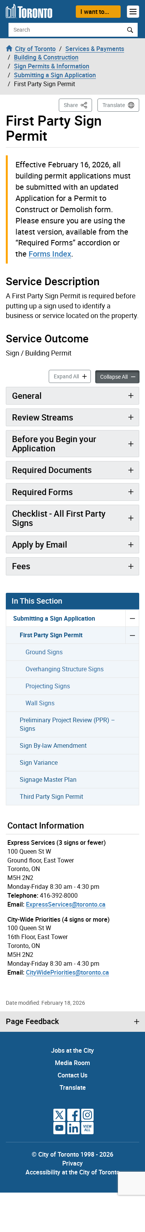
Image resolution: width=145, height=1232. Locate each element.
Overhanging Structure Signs (65, 669)
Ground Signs (44, 652)
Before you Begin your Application (54, 443)
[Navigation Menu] (133, 11)
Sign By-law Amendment (53, 745)
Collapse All (120, 376)
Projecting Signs (48, 686)
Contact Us (72, 1075)
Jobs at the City (72, 1050)
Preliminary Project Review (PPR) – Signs (67, 724)
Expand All (72, 376)
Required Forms (42, 491)
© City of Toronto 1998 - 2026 (72, 1154)
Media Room (72, 1062)
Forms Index (50, 253)
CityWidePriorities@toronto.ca (67, 972)
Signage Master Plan (48, 779)
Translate (113, 105)
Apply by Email (39, 544)
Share (78, 105)
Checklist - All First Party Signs (59, 518)
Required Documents (52, 469)
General (27, 395)
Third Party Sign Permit (51, 796)
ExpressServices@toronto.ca (66, 904)
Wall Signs (40, 703)
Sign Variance (39, 762)
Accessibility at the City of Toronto (73, 1172)
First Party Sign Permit (51, 635)
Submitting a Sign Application (54, 618)
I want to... (94, 11)
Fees (21, 566)
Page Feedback (32, 1021)
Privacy (72, 1163)
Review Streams (42, 417)
